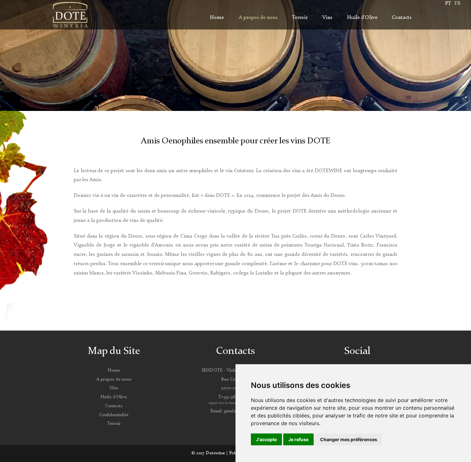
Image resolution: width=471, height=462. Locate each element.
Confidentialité (113, 415)
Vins (327, 17)
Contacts (401, 17)
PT (448, 3)
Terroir (300, 17)
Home (217, 17)
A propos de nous (258, 17)
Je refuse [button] (298, 439)
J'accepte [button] (266, 439)
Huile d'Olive (362, 17)
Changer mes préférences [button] (348, 439)
